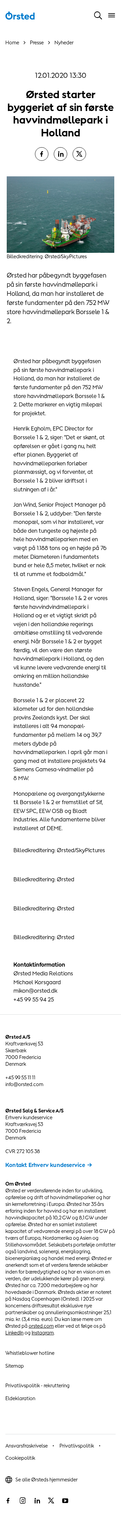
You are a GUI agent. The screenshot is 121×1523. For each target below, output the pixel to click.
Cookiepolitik (20, 1458)
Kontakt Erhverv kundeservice (45, 1165)
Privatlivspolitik (76, 1446)
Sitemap (14, 1366)
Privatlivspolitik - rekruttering (37, 1385)
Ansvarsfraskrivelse (26, 1446)
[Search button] (98, 15)
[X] (79, 154)
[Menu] (112, 15)
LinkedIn (14, 1333)
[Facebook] (41, 154)
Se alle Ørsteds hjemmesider (46, 1479)
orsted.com (41, 1326)
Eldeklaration (20, 1398)
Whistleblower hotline (29, 1353)
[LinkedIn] (60, 154)
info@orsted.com (24, 1084)
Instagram (43, 1333)
